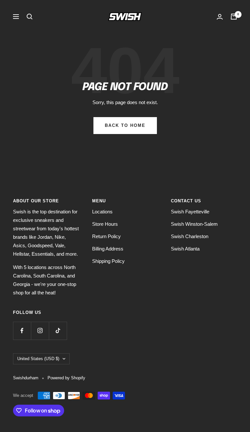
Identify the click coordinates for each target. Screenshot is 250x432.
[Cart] (233, 17)
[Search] (30, 17)
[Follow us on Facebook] (22, 331)
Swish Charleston (189, 236)
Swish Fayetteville (190, 211)
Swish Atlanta (185, 248)
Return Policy (106, 236)
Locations (102, 211)
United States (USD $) (38, 358)
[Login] (220, 17)
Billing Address (107, 248)
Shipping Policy (108, 261)
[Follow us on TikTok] (58, 331)
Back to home (125, 125)
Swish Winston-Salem (194, 224)
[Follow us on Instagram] (40, 331)
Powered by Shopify (66, 377)
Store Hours (105, 224)
